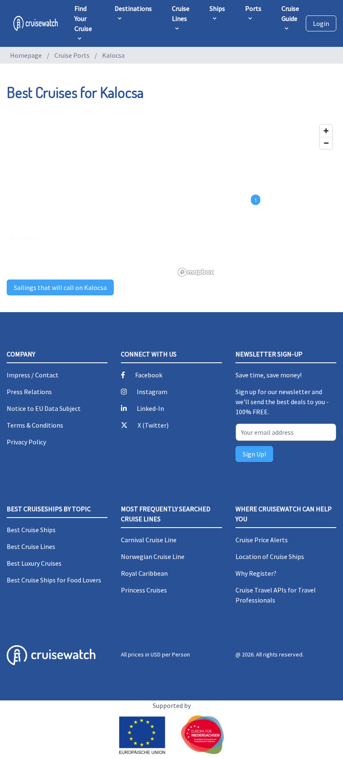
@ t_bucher (24, 238)
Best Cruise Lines (31, 546)
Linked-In (150, 408)
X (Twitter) (153, 425)
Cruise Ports (72, 55)
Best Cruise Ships (31, 530)
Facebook (148, 375)
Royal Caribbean (144, 573)
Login (321, 23)
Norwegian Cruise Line (152, 556)
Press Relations (29, 391)
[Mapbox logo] (195, 272)
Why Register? (255, 573)
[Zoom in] (326, 131)
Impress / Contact (33, 375)
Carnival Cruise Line (149, 540)
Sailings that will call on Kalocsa (60, 287)
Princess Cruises (144, 590)
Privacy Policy (26, 442)
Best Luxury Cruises (34, 563)
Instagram (152, 391)
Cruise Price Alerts (261, 540)
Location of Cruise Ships (269, 556)
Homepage (26, 55)
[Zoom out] (326, 143)
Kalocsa (113, 55)
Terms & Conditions (35, 425)
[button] (256, 200)
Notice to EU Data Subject (44, 408)
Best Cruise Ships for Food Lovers (54, 580)
